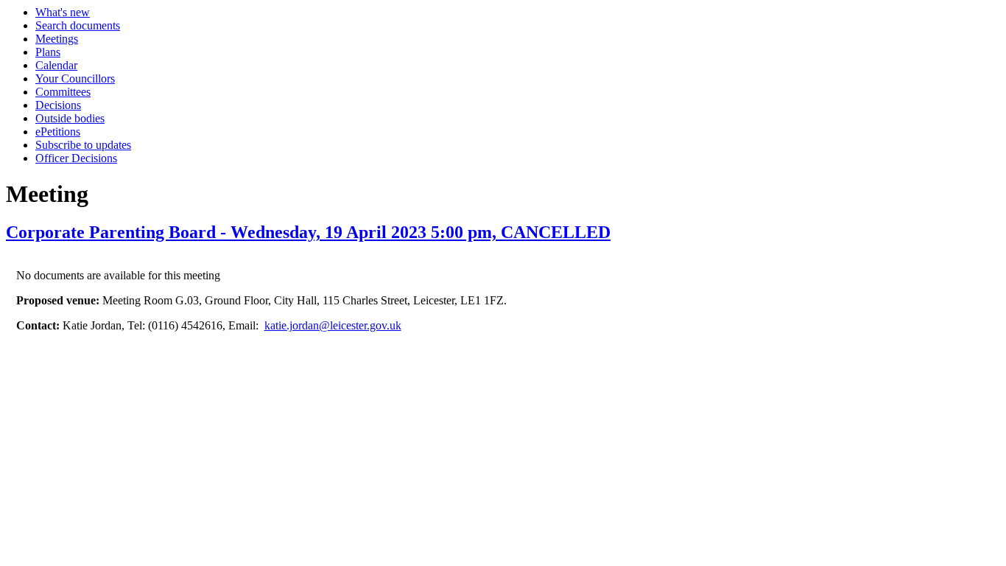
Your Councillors (75, 78)
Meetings (56, 38)
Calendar (56, 65)
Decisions (58, 105)
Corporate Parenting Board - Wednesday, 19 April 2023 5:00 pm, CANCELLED (308, 232)
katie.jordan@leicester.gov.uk (332, 325)
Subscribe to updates (83, 145)
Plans (47, 52)
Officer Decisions (76, 158)
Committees (63, 91)
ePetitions (57, 131)
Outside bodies (70, 118)
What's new (62, 12)
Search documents (77, 25)
